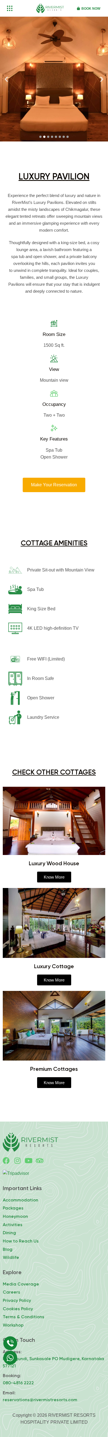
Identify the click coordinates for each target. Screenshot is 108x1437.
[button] (6, 79)
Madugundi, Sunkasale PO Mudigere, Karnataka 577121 (53, 1362)
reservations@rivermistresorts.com (40, 1399)
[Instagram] (17, 1160)
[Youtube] (28, 1160)
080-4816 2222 (18, 1382)
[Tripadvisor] (39, 1160)
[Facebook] (6, 1160)
